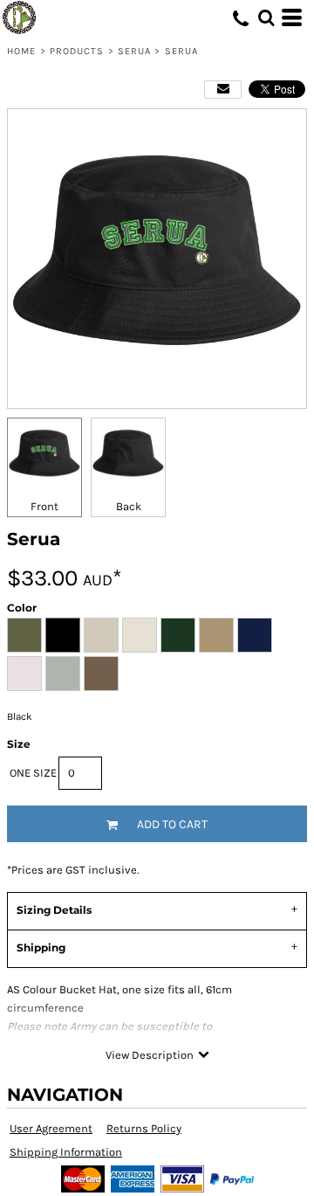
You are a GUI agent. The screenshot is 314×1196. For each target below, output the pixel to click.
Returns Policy (143, 1128)
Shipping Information (66, 1151)
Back (128, 506)
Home (21, 51)
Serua (135, 51)
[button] (266, 17)
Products (77, 51)
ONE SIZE (33, 772)
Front (44, 506)
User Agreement (51, 1128)
